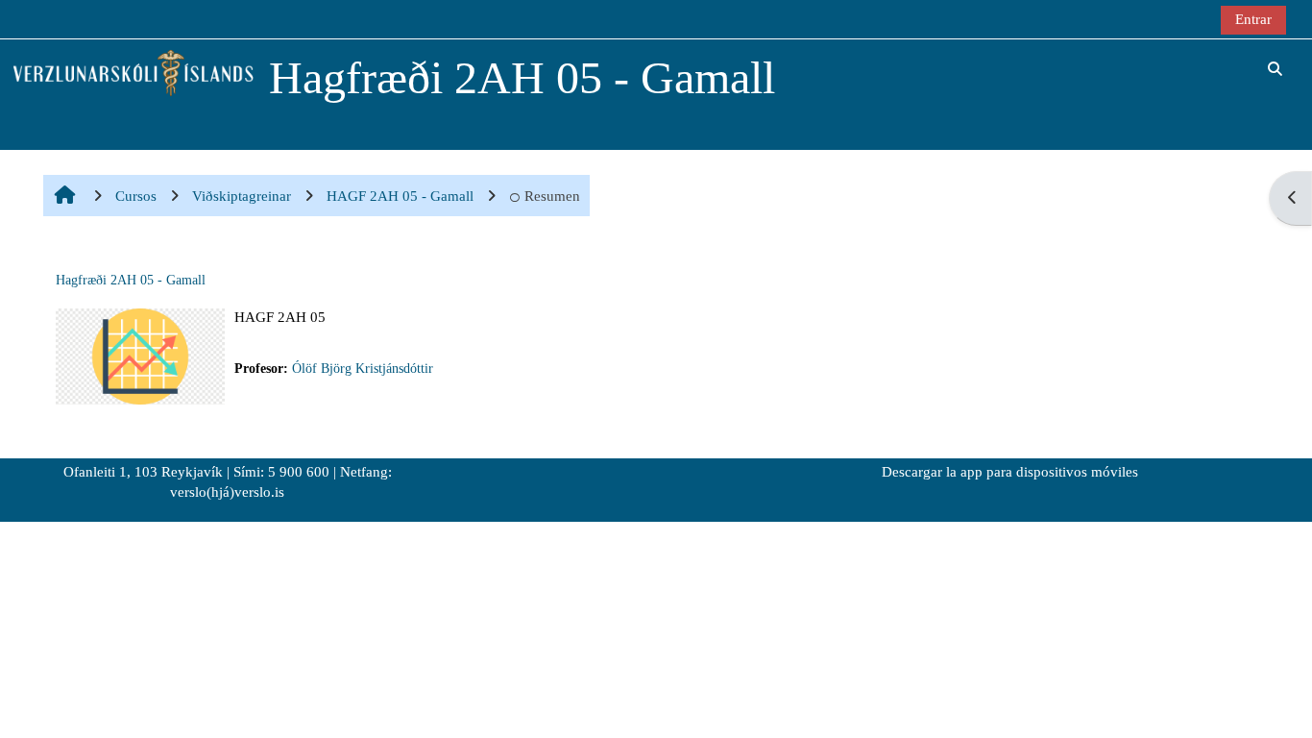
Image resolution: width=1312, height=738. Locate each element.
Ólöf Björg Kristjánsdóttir (362, 368)
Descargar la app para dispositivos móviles (1010, 472)
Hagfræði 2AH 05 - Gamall (131, 280)
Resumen (552, 195)
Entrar (1253, 19)
